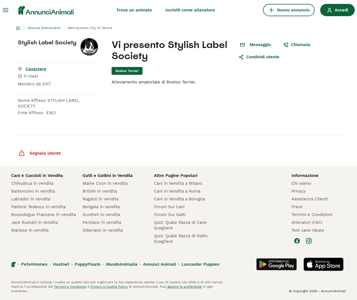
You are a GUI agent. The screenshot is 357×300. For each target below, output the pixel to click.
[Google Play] (276, 264)
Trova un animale (134, 10)
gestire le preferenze (184, 287)
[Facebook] (297, 240)
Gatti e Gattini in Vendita (108, 175)
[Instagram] (308, 240)
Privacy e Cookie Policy (109, 287)
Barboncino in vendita (33, 191)
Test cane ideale (307, 230)
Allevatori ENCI (306, 222)
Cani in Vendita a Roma (177, 191)
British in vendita (100, 191)
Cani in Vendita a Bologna (179, 198)
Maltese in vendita (30, 230)
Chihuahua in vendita (32, 183)
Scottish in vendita (101, 214)
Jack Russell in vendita (34, 222)
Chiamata (300, 44)
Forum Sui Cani (169, 206)
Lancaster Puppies (200, 264)
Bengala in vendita (101, 206)
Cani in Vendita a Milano (178, 183)
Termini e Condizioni (311, 214)
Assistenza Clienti (309, 198)
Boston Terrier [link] (127, 71)
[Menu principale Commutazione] (5, 10)
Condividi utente (262, 56)
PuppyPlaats (87, 264)
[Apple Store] (323, 264)
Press (297, 206)
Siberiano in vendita (103, 230)
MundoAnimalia (122, 264)
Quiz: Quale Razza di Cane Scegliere (180, 225)
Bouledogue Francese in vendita (43, 214)
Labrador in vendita (30, 198)
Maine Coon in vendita (105, 183)
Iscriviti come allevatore (190, 10)
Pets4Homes (34, 264)
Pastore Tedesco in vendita (38, 206)
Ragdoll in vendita (101, 198)
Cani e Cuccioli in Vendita (37, 175)
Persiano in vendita (102, 222)
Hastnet (61, 264)
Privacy (298, 191)
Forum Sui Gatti (169, 214)
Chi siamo (301, 183)
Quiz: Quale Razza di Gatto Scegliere (181, 238)
